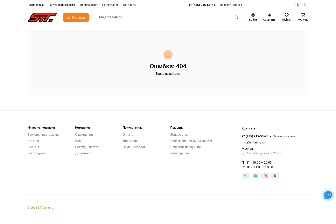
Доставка (130, 141)
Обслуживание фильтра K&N (191, 141)
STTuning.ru (45, 207)
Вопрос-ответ (89, 4)
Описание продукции (185, 147)
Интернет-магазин (41, 127)
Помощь (176, 127)
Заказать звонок (231, 4)
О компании (84, 134)
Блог (78, 141)
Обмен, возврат (134, 147)
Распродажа (36, 4)
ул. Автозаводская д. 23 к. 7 (262, 153)
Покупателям (133, 127)
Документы (83, 153)
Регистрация (110, 4)
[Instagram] (265, 176)
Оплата (128, 134)
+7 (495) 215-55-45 (202, 5)
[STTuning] (42, 17)
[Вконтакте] (275, 176)
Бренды (33, 147)
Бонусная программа (62, 4)
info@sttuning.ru (253, 142)
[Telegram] (255, 176)
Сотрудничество (87, 147)
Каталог (33, 141)
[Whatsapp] (246, 176)
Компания (82, 127)
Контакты (129, 4)
